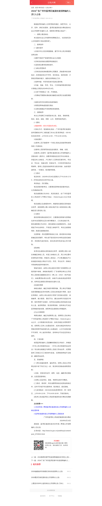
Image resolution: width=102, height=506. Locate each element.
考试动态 (41, 7)
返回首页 (43, 496)
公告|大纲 (48, 7)
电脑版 (60, 496)
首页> (37, 7)
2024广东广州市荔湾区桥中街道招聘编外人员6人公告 (56, 460)
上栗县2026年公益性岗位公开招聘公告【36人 (47, 483)
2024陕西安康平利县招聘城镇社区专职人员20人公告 (56, 457)
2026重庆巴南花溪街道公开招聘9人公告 (45, 477)
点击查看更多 (51, 490)
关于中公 (51, 496)
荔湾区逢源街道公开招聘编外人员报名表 (49, 414)
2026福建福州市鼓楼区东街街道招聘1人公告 (47, 471)
